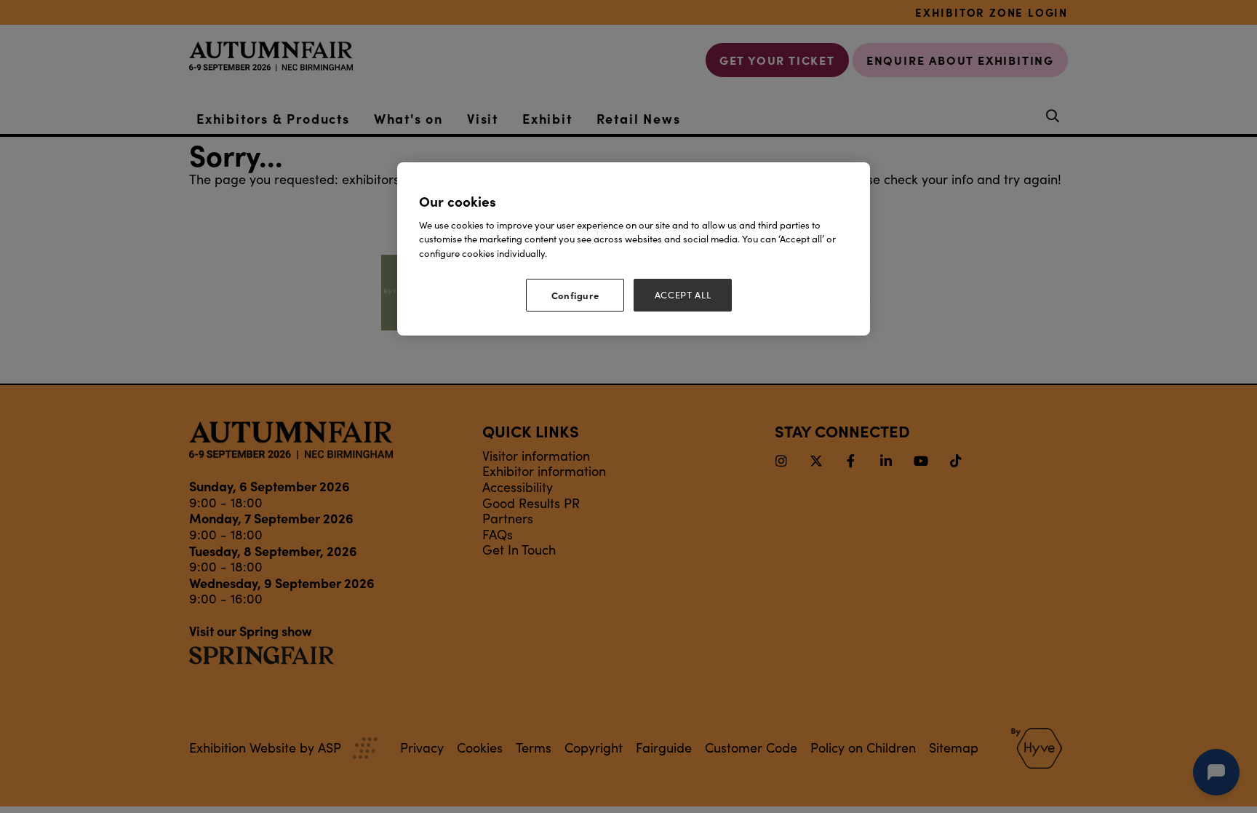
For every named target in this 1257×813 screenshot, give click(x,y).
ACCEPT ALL (683, 294)
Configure (575, 294)
